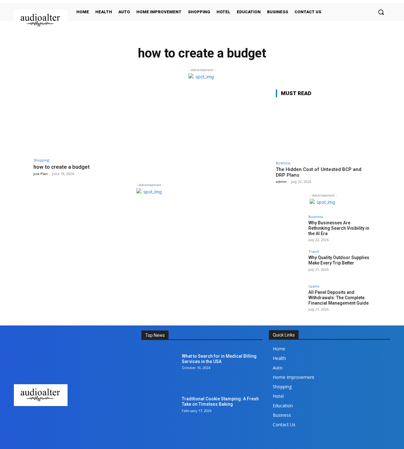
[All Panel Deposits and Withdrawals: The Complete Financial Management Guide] (290, 298)
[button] (381, 12)
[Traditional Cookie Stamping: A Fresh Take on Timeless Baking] (159, 409)
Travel (313, 251)
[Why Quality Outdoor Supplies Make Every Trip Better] (290, 264)
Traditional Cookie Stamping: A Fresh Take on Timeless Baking (220, 401)
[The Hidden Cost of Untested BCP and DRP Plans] (323, 130)
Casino (313, 286)
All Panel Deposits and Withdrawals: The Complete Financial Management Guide (338, 298)
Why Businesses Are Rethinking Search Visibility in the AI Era (338, 228)
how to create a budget (61, 167)
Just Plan (40, 173)
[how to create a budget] (90, 121)
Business (283, 163)
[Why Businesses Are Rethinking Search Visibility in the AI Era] (290, 229)
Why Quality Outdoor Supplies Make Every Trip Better (338, 260)
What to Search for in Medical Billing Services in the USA (219, 359)
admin (281, 181)
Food (186, 392)
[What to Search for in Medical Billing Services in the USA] (159, 366)
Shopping (41, 160)
